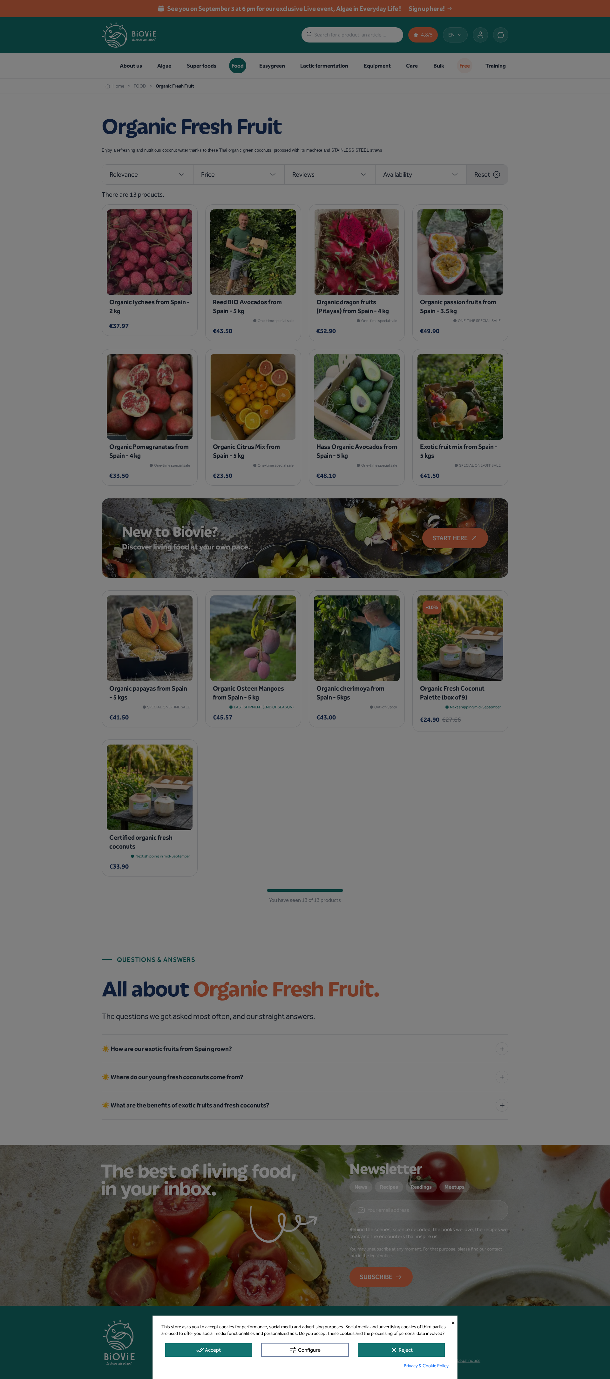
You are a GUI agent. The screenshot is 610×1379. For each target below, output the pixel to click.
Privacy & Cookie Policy (426, 1366)
